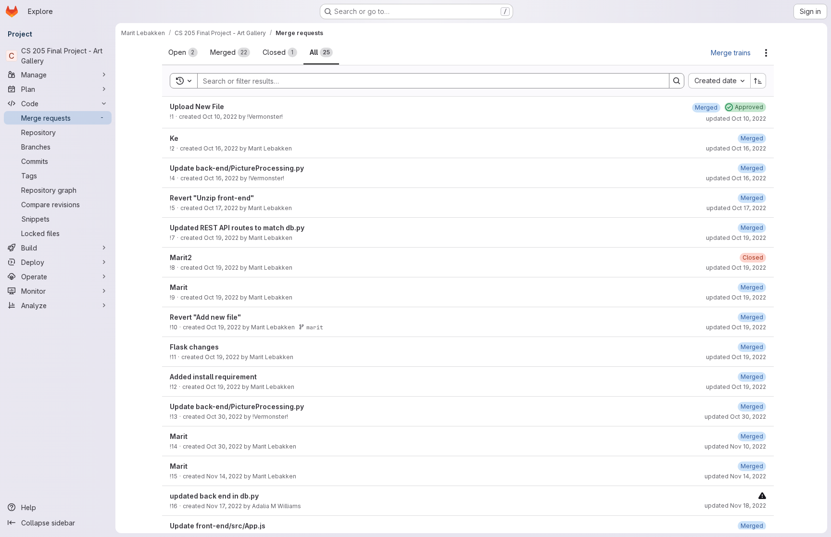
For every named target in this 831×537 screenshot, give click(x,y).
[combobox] (719, 80)
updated (736, 118)
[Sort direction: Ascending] (758, 80)
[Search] (676, 80)
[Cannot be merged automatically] (762, 495)
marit (314, 327)
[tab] (183, 52)
